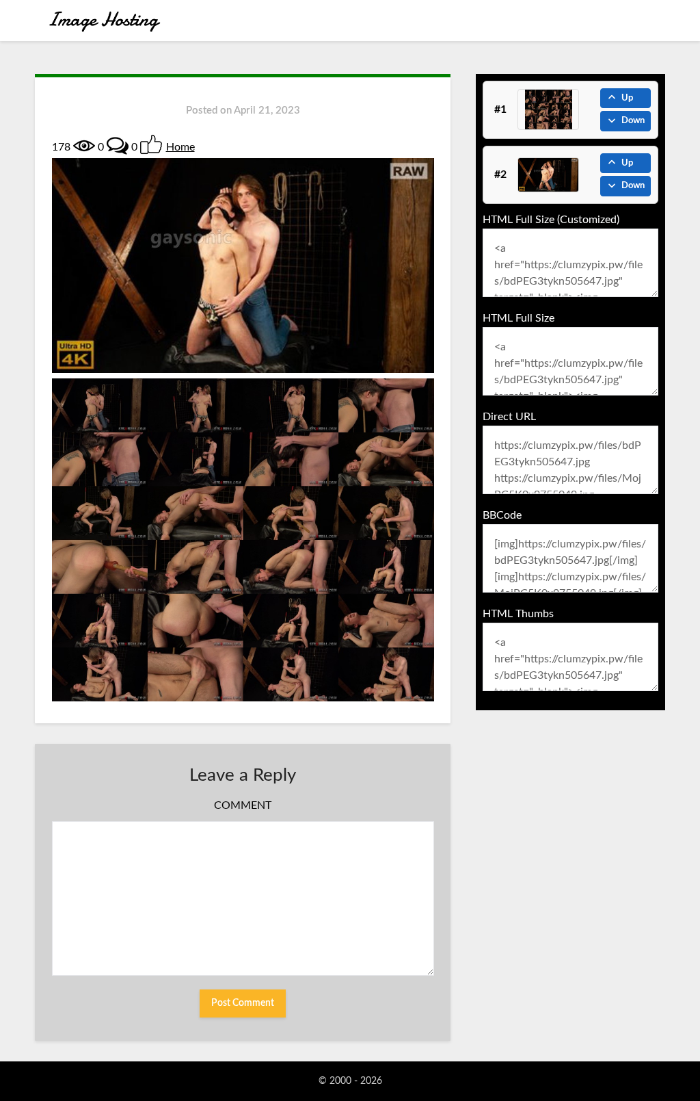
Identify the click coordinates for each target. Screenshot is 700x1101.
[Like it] (151, 144)
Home (180, 147)
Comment (242, 805)
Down (633, 120)
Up (627, 98)
